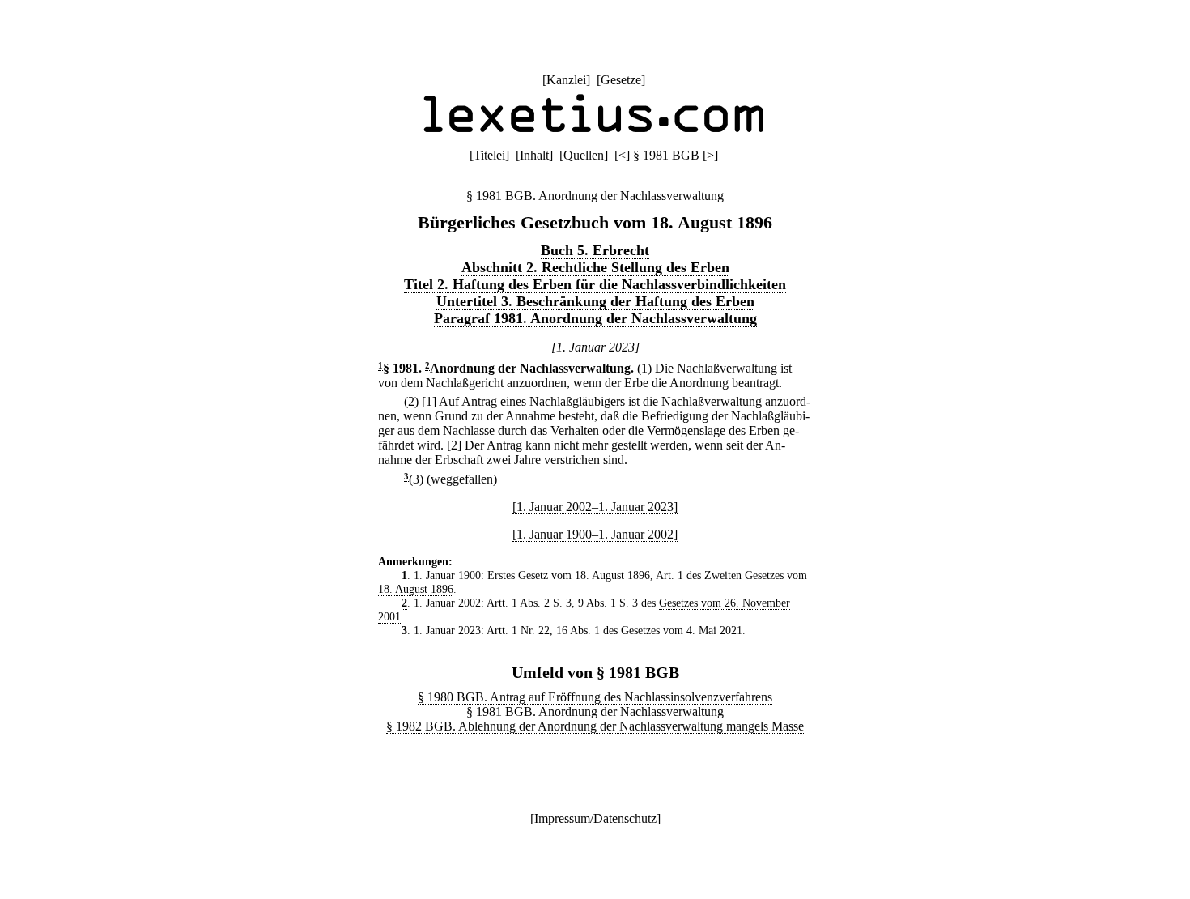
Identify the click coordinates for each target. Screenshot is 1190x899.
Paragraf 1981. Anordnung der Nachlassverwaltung (595, 318)
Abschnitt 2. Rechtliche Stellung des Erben (595, 267)
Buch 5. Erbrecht (595, 250)
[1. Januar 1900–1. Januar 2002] (595, 534)
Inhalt (534, 155)
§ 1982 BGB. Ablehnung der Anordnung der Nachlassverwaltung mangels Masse (595, 726)
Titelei (489, 155)
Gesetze (621, 80)
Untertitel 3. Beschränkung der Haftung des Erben (595, 301)
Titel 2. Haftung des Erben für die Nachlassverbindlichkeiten (595, 284)
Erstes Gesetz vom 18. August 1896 (568, 575)
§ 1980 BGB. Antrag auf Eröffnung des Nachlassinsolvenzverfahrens (595, 697)
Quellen (583, 155)
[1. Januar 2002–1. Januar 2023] (595, 506)
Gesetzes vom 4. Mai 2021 (681, 630)
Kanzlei (566, 80)
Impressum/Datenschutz (595, 818)
